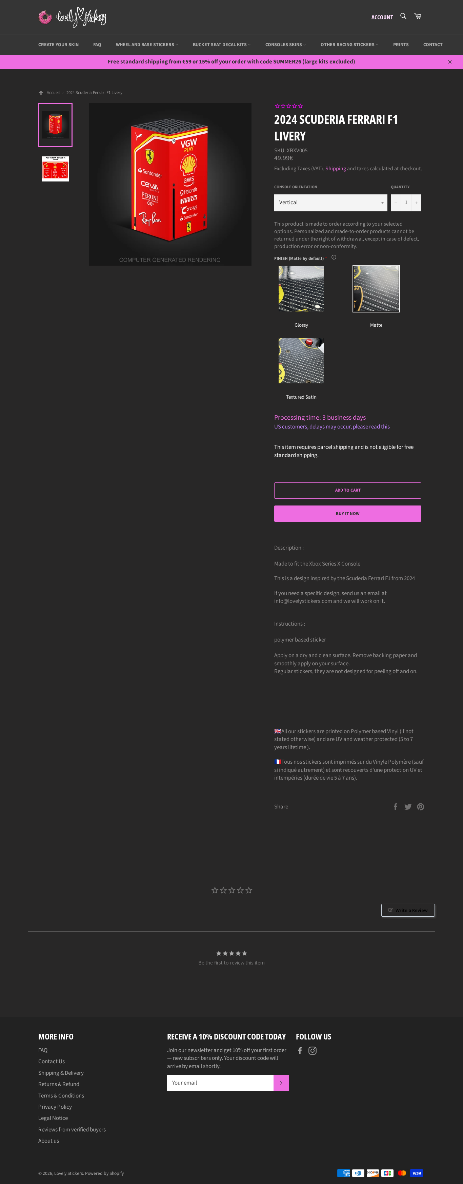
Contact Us (51, 1061)
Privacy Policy (55, 1107)
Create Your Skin (58, 44)
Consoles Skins (284, 44)
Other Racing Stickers (348, 44)
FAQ (97, 44)
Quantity (400, 187)
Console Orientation (295, 187)
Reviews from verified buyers (72, 1130)
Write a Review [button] (412, 910)
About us (48, 1141)
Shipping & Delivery (61, 1073)
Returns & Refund (58, 1084)
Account (382, 17)
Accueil (53, 93)
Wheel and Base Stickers (145, 44)
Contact (433, 44)
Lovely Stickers (68, 1173)
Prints (401, 44)
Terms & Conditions (61, 1096)
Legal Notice (53, 1118)
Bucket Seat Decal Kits (220, 44)
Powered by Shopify (104, 1173)
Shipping (335, 168)
